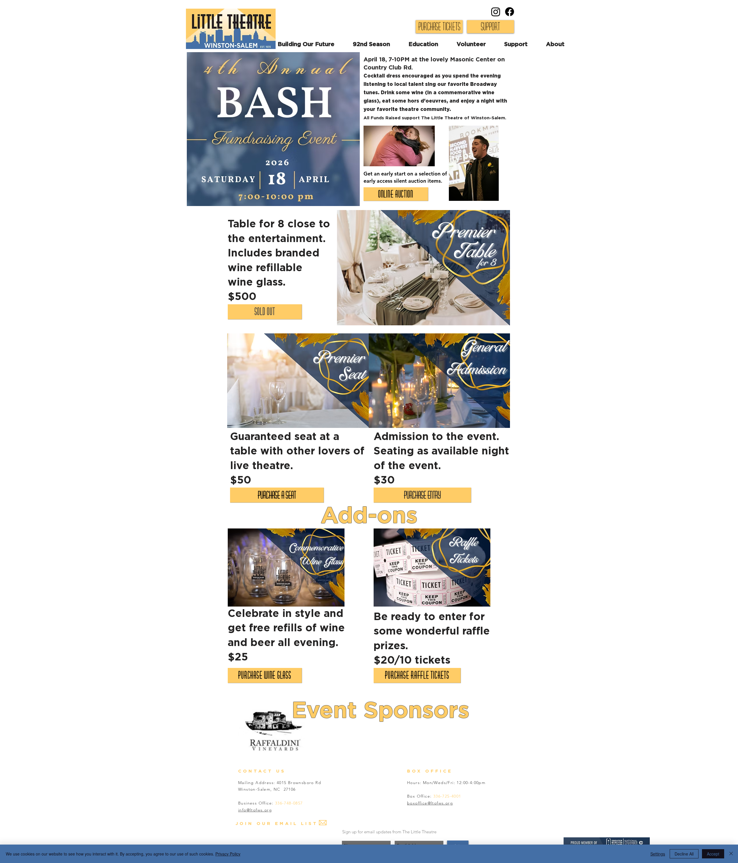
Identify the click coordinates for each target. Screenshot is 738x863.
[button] (480, 44)
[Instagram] (496, 12)
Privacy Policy (227, 854)
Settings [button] (657, 854)
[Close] (731, 853)
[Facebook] (509, 12)
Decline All (684, 854)
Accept (713, 854)
